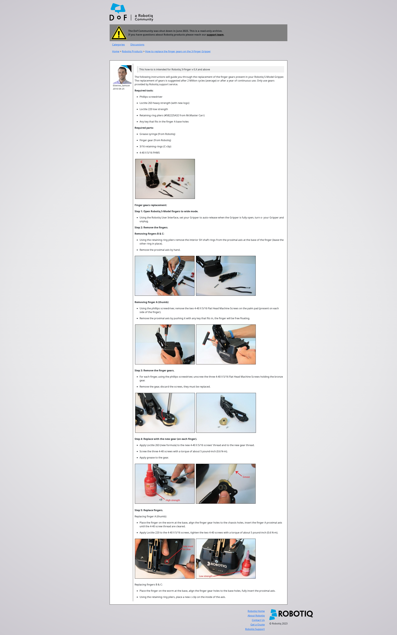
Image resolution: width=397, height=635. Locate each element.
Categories (118, 44)
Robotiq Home (256, 611)
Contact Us (258, 620)
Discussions (137, 44)
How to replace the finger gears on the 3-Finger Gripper (178, 51)
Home (115, 51)
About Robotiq (256, 615)
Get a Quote (257, 624)
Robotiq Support (255, 629)
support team (215, 34)
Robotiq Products (132, 51)
